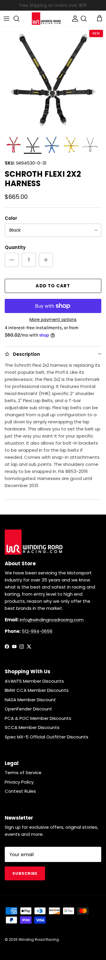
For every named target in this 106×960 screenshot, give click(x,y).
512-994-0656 (37, 631)
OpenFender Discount (28, 709)
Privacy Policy (19, 782)
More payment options (53, 319)
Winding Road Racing (39, 939)
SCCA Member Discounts (32, 727)
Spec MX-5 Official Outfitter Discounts (46, 737)
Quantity (15, 247)
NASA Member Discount (30, 700)
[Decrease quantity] (12, 260)
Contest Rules (20, 791)
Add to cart (53, 286)
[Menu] (6, 18)
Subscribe (24, 873)
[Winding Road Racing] (46, 18)
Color (11, 218)
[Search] (19, 18)
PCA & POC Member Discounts (38, 718)
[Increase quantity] (46, 260)
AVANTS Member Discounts (34, 681)
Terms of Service (23, 772)
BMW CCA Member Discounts (37, 690)
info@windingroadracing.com (52, 620)
